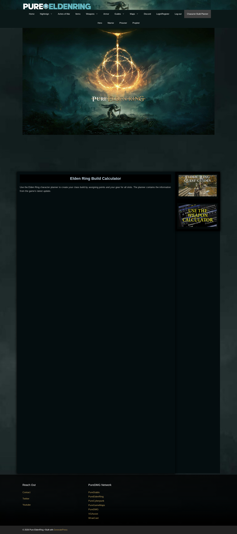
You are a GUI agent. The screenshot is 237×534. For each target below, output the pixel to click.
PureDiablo (94, 492)
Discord (147, 14)
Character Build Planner (197, 14)
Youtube (26, 505)
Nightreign (44, 14)
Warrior (111, 23)
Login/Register (162, 14)
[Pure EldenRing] (56, 6)
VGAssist (93, 514)
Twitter (25, 498)
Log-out (178, 14)
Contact (26, 492)
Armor (106, 14)
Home (31, 14)
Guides (118, 14)
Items (78, 14)
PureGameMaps (96, 505)
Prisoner (123, 23)
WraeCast (93, 518)
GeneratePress (60, 530)
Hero (100, 23)
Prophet (135, 23)
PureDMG (93, 509)
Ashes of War (64, 14)
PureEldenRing (96, 496)
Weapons (90, 14)
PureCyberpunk (96, 501)
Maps (132, 14)
